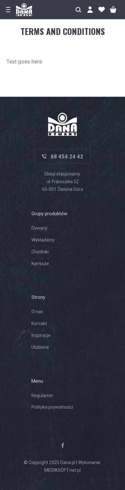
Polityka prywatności (52, 407)
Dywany (39, 228)
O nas (37, 311)
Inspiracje (41, 335)
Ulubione (40, 347)
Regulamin (42, 395)
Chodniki (40, 251)
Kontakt (39, 323)
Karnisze (40, 263)
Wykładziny (42, 239)
